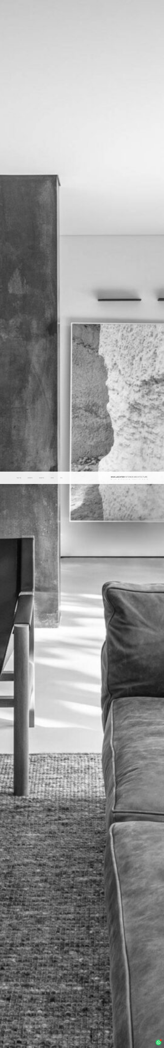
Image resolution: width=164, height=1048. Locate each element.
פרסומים (30, 478)
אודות (52, 478)
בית (61, 478)
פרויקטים (41, 478)
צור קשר (19, 478)
